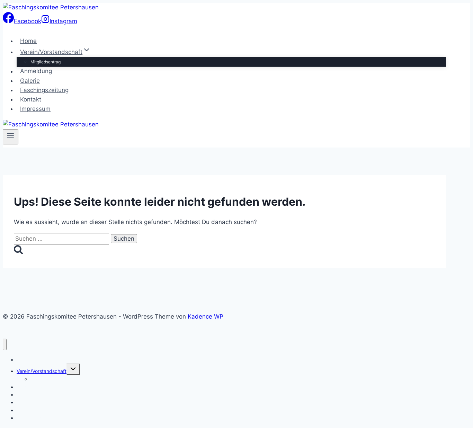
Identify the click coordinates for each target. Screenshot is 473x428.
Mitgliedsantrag (45, 61)
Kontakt (30, 99)
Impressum (35, 108)
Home (28, 40)
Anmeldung (36, 71)
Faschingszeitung (44, 90)
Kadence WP (205, 316)
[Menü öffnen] (10, 136)
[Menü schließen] (5, 344)
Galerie (30, 80)
